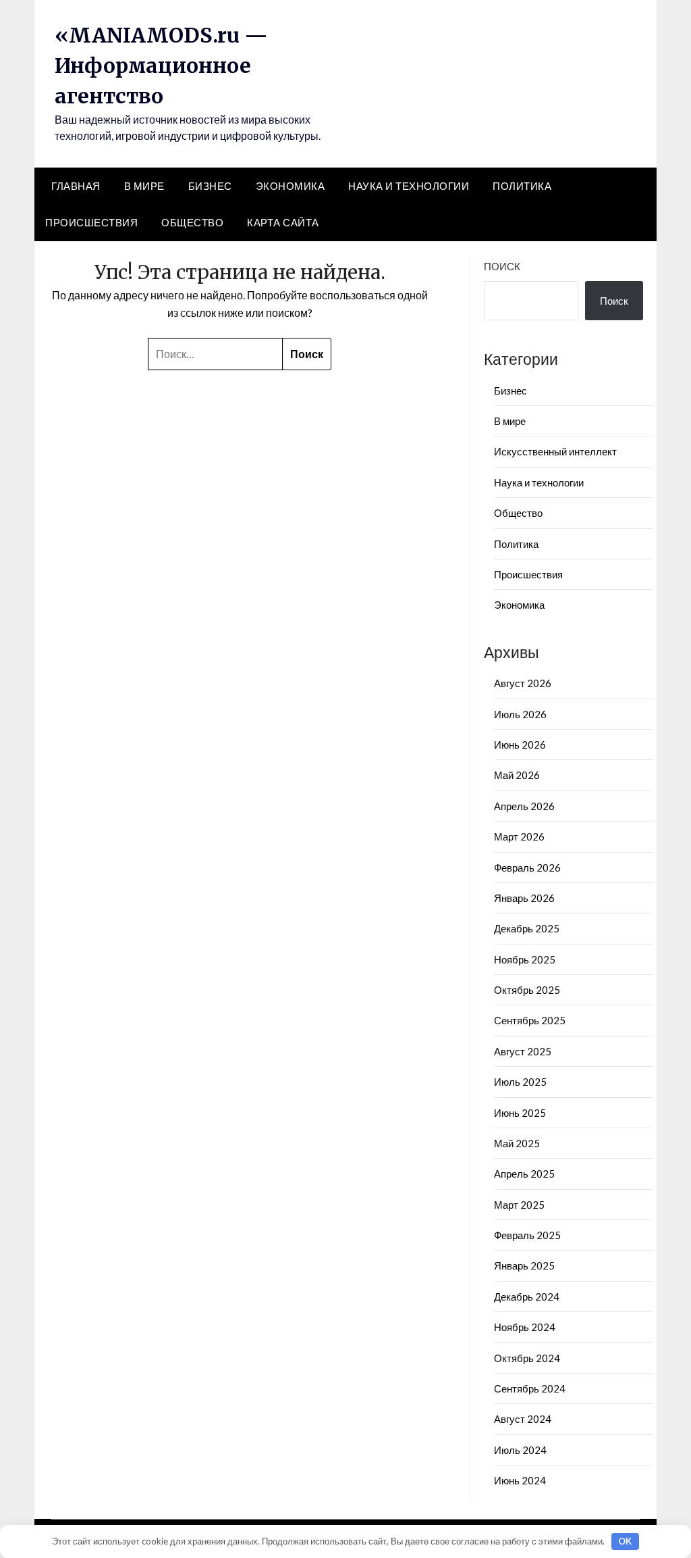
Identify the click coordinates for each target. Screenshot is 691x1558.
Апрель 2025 (524, 1173)
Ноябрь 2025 (524, 959)
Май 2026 (517, 775)
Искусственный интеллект (555, 451)
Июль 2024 (520, 1450)
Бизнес (210, 186)
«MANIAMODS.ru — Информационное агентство (161, 65)
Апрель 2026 (524, 806)
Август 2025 (522, 1051)
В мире (144, 186)
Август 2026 (522, 683)
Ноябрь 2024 (524, 1327)
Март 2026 (519, 836)
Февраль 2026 (527, 867)
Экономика (290, 186)
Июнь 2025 (520, 1113)
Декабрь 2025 (526, 928)
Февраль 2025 (527, 1235)
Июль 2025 (520, 1082)
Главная (76, 186)
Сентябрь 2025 (529, 1020)
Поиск (502, 266)
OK (625, 1541)
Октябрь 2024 (527, 1358)
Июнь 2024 (520, 1480)
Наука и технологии (408, 186)
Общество (192, 222)
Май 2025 (517, 1143)
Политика (522, 186)
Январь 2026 (524, 898)
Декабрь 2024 (526, 1296)
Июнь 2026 (520, 744)
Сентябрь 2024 (529, 1388)
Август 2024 (522, 1419)
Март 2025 (519, 1205)
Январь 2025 (524, 1265)
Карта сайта (283, 222)
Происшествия (91, 222)
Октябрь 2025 (527, 990)
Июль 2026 (520, 714)
